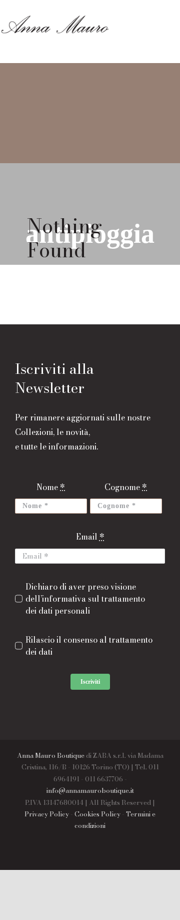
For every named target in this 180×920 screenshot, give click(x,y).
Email (90, 537)
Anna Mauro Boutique (50, 755)
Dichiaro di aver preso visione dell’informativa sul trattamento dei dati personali (85, 599)
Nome (50, 487)
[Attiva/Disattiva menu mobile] (85, 45)
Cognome (125, 487)
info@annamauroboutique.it (90, 790)
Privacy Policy (46, 814)
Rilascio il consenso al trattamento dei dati (89, 646)
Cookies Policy (97, 814)
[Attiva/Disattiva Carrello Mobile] (105, 45)
